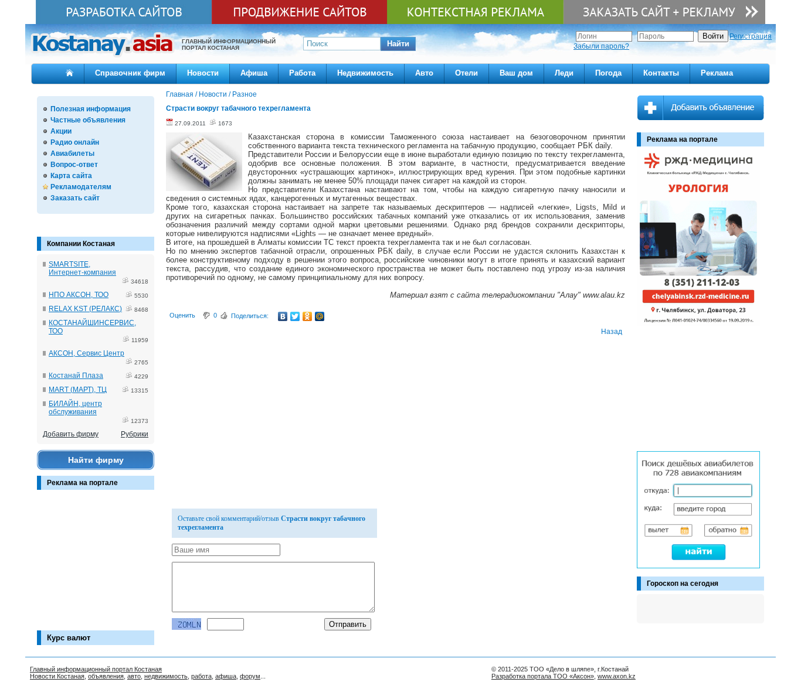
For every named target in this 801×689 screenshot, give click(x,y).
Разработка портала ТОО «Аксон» (542, 676)
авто (134, 676)
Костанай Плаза (76, 375)
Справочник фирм (130, 73)
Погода (608, 73)
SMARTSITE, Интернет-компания (82, 268)
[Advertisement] (95, 566)
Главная (180, 94)
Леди (564, 73)
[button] (398, 44)
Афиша (253, 73)
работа (201, 676)
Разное (244, 94)
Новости (203, 73)
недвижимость (166, 676)
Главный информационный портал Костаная (96, 669)
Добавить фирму (71, 434)
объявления (106, 676)
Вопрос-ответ (74, 165)
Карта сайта (71, 176)
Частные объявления (87, 120)
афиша (225, 676)
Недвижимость (365, 73)
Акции (61, 131)
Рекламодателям (80, 187)
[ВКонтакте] (283, 316)
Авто (424, 73)
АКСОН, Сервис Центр (86, 353)
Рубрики (134, 434)
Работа (302, 73)
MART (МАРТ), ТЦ (78, 390)
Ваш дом (516, 73)
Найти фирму (96, 460)
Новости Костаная (57, 676)
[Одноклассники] (307, 316)
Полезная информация (90, 109)
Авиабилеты (72, 153)
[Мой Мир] (320, 316)
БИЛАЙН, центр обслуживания (75, 408)
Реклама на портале (82, 483)
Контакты (661, 73)
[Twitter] (295, 316)
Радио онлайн (74, 142)
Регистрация (750, 36)
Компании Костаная (81, 244)
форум (250, 676)
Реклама (717, 73)
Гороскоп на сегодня (682, 583)
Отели (466, 73)
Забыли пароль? (601, 46)
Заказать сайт (75, 198)
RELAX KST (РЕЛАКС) (85, 309)
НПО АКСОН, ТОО (78, 295)
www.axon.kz (617, 676)
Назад (611, 332)
